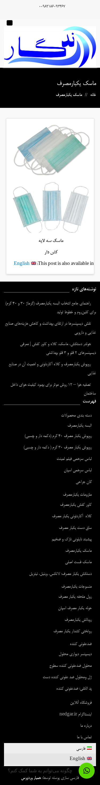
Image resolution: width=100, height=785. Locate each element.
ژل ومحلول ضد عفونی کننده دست (67, 677)
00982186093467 (52, 6)
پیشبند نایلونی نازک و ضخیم (72, 539)
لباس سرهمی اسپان (78, 470)
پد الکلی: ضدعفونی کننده (74, 688)
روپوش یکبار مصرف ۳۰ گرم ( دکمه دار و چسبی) (57, 447)
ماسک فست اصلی (78, 562)
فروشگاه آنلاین (81, 702)
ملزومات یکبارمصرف (77, 494)
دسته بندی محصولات (76, 415)
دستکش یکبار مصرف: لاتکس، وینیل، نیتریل (60, 573)
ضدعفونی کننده (81, 644)
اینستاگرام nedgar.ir (75, 714)
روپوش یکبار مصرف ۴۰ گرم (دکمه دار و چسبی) (58, 436)
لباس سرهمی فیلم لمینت (74, 458)
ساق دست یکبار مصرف (75, 528)
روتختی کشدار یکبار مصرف (72, 631)
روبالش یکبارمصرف (78, 619)
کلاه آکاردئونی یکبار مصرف (72, 516)
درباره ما (86, 725)
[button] (87, 771)
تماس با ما (84, 737)
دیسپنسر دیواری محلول (75, 654)
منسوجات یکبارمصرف (76, 586)
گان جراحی (84, 482)
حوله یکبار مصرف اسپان (75, 608)
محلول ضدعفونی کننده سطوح (70, 665)
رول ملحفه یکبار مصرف (75, 596)
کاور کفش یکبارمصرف (76, 504)
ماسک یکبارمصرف (78, 550)
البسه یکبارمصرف (79, 425)
